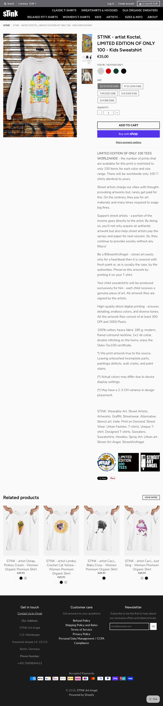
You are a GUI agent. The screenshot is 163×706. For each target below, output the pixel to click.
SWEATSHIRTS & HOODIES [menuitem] (99, 10)
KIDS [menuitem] (98, 17)
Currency (23, 3)
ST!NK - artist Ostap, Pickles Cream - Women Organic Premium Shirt (21, 565)
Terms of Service (81, 629)
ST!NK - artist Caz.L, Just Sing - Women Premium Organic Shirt (142, 565)
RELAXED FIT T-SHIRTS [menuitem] (42, 17)
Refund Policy (81, 620)
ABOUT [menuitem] (153, 17)
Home (6, 25)
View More (151, 497)
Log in (111, 3)
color (110, 64)
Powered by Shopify (81, 695)
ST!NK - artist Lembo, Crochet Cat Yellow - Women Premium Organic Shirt (61, 567)
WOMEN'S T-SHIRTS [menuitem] (76, 17)
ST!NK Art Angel (87, 690)
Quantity (103, 107)
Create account (126, 3)
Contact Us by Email (30, 613)
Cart (150, 3)
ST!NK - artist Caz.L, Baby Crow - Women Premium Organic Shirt (101, 565)
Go (153, 626)
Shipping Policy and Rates (81, 625)
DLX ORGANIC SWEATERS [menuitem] (140, 10)
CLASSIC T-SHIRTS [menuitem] (64, 10)
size (99, 80)
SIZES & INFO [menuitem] (134, 17)
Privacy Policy (81, 634)
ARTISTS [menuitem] (112, 17)
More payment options (128, 142)
